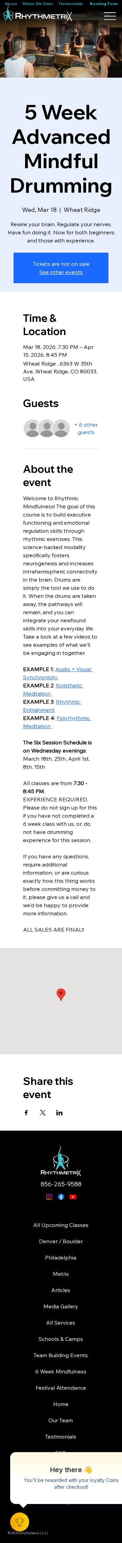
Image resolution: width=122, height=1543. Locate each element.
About (11, 3)
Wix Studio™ (73, 1536)
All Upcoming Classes (60, 1225)
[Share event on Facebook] (26, 1112)
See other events (61, 272)
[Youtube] (73, 1197)
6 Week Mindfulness (60, 1371)
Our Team (60, 1420)
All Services (60, 1322)
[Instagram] (49, 1197)
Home (60, 1404)
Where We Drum (37, 3)
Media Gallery (60, 1306)
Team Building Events (61, 1355)
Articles (60, 1290)
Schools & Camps (61, 1338)
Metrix (61, 1273)
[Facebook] (61, 1197)
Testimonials (70, 3)
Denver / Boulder (61, 1241)
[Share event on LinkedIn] (59, 1112)
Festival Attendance (61, 1387)
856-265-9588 (61, 1184)
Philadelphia (60, 1257)
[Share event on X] (43, 1112)
